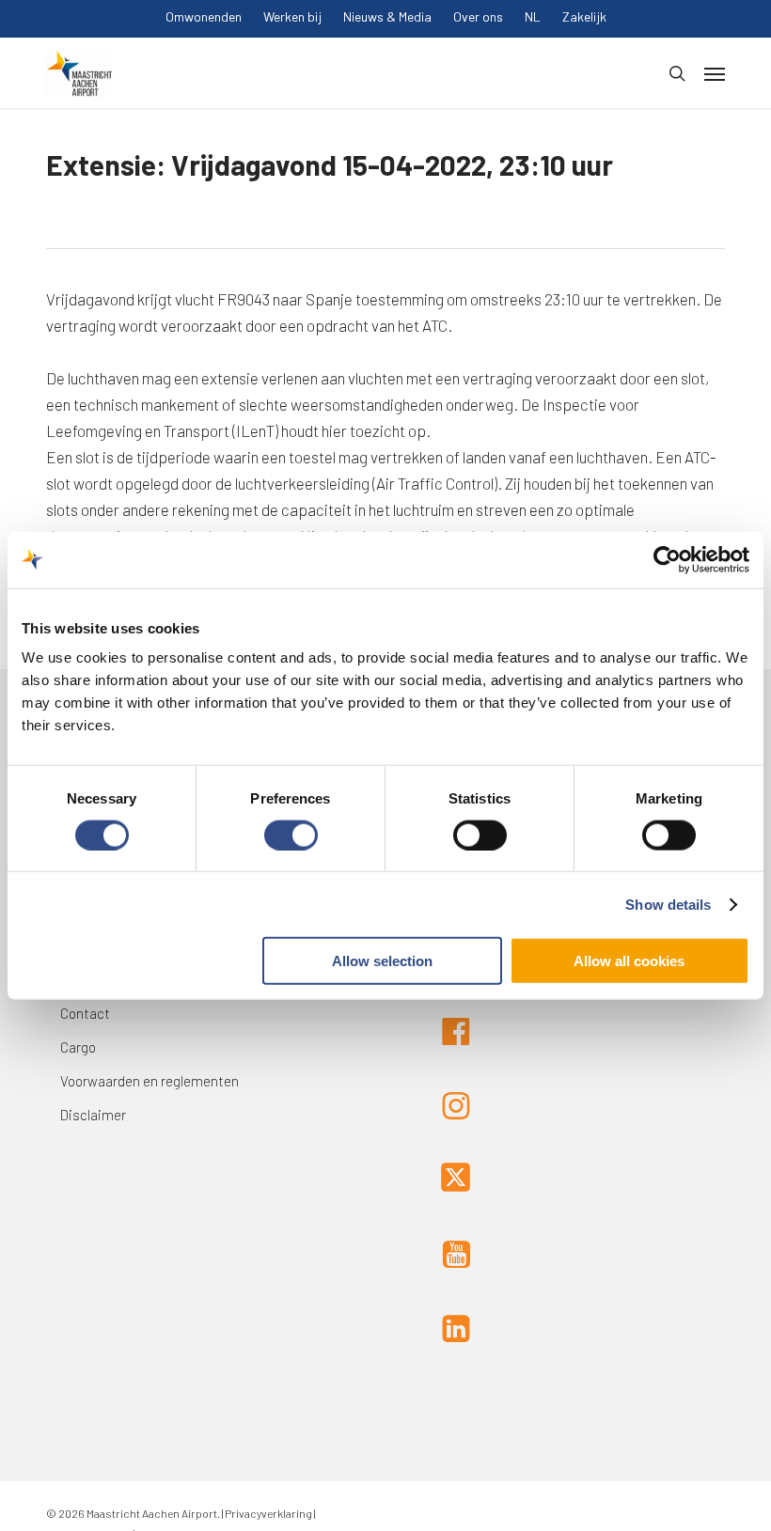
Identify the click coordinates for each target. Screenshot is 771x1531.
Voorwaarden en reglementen (149, 1080)
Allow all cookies (629, 961)
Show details (668, 904)
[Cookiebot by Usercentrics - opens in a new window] (667, 559)
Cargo (78, 1047)
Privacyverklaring (267, 1513)
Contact (85, 1013)
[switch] (291, 835)
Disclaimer (93, 1114)
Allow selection (382, 961)
